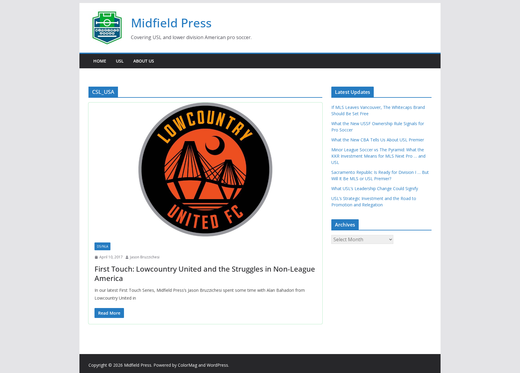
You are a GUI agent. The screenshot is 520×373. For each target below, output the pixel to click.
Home (99, 61)
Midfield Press (171, 22)
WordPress (217, 365)
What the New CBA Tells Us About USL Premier (377, 140)
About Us (143, 61)
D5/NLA (102, 246)
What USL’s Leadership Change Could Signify (374, 188)
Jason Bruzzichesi (144, 257)
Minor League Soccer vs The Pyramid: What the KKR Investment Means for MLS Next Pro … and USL (378, 156)
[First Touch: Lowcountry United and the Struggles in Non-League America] (205, 169)
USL (120, 61)
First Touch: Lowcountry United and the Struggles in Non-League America (204, 273)
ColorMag (187, 365)
